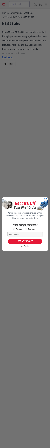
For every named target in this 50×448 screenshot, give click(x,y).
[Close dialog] (45, 200)
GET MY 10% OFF (25, 241)
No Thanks (25, 246)
